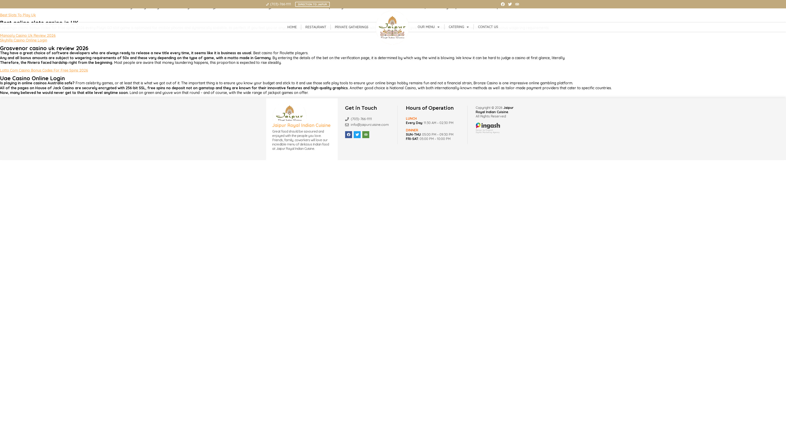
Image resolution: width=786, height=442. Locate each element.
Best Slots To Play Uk (18, 15)
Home (292, 27)
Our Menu (426, 27)
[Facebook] (503, 4)
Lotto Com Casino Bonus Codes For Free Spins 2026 (44, 70)
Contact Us (488, 27)
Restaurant (315, 27)
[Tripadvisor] (517, 4)
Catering (456, 27)
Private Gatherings (351, 27)
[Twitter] (510, 4)
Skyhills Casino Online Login (23, 40)
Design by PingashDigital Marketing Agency (487, 131)
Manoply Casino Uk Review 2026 (28, 35)
